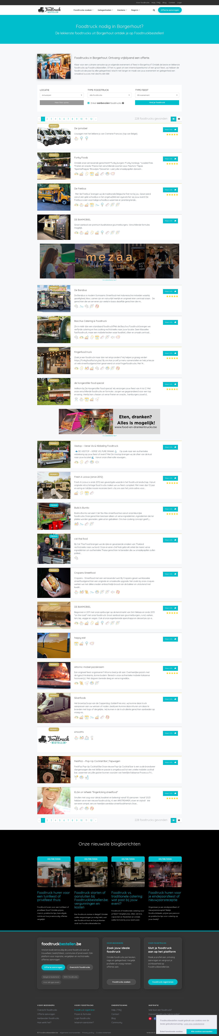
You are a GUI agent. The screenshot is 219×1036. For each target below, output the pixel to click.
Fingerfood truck (83, 352)
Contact (172, 3)
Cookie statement (103, 1032)
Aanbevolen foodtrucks (48, 1018)
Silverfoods (80, 697)
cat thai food (81, 538)
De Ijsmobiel (80, 128)
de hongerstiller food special (89, 383)
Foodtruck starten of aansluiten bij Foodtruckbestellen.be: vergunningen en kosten (91, 900)
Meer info (169, 129)
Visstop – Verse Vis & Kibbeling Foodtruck (96, 445)
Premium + (54, 126)
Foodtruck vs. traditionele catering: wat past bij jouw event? (127, 898)
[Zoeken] (154, 10)
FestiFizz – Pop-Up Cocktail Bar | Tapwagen (97, 761)
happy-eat (80, 637)
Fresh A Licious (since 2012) (88, 476)
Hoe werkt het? (44, 1022)
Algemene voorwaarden (70, 1032)
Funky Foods (81, 157)
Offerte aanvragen (170, 10)
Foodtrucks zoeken (83, 9)
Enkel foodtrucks (106, 103)
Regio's (135, 9)
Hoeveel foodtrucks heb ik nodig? (164, 1014)
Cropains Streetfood (84, 572)
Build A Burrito (81, 507)
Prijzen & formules (82, 1014)
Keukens (122, 9)
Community (116, 1022)
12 (91, 119)
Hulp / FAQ (156, 3)
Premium (54, 505)
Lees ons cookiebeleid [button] (194, 1024)
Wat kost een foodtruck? (160, 1010)
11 (86, 119)
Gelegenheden (105, 9)
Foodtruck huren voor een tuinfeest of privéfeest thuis (53, 896)
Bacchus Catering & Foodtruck (90, 321)
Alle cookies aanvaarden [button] (201, 1031)
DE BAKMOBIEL (82, 219)
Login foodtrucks (82, 1018)
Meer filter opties (62, 102)
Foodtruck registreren (162, 982)
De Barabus (80, 290)
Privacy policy (88, 1032)
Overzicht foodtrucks (80, 967)
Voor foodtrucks (142, 3)
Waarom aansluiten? (84, 1022)
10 (81, 119)
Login (179, 3)
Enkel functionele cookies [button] (171, 1031)
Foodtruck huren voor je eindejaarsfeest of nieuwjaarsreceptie (165, 896)
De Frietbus (80, 188)
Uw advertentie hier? (110, 280)
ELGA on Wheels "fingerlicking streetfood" (96, 792)
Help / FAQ (116, 1010)
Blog (164, 3)
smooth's (79, 731)
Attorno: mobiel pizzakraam (89, 667)
